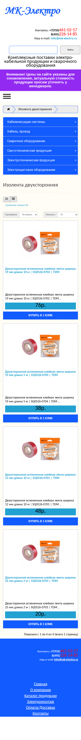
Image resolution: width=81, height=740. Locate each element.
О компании (40, 690)
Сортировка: (11, 215)
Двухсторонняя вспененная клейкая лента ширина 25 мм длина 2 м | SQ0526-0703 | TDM (40, 579)
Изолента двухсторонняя (35, 109)
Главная (40, 684)
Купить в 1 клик (40, 315)
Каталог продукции (40, 696)
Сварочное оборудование (26, 141)
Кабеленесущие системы (26, 122)
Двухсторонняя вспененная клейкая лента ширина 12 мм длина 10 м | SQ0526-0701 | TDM (40, 476)
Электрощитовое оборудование (31, 170)
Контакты (41, 714)
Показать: (50, 215)
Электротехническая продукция (31, 160)
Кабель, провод (18, 131)
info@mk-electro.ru (64, 38)
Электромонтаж (40, 702)
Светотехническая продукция (29, 150)
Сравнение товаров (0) (17, 205)
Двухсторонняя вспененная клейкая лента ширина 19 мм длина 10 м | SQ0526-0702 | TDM (40, 270)
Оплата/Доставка (40, 708)
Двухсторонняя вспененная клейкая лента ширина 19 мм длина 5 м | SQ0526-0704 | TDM (40, 373)
